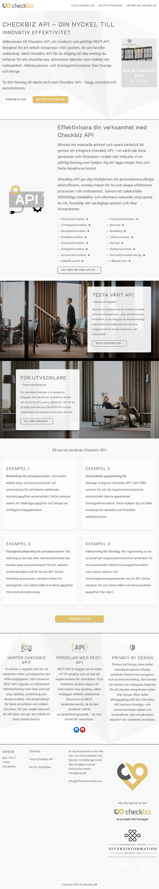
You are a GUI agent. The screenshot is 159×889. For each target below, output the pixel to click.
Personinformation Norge (126, 255)
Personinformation (73, 219)
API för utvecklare (110, 5)
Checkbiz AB (89, 884)
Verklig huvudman (121, 249)
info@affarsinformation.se (85, 781)
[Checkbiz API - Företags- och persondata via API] (17, 5)
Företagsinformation (74, 225)
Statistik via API (70, 261)
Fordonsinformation (122, 219)
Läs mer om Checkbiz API (141, 5)
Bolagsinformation (72, 249)
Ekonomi (115, 225)
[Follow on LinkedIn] (76, 730)
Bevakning (116, 231)
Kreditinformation (72, 237)
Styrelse (115, 243)
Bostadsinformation (73, 231)
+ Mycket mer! (118, 261)
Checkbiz (35, 751)
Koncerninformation (73, 255)
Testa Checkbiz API (82, 5)
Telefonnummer (120, 237)
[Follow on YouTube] (82, 730)
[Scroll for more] (79, 112)
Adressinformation (73, 243)
